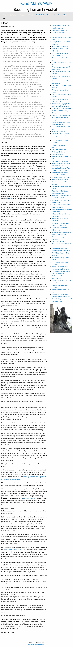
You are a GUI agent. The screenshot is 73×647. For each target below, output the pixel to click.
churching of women (29, 498)
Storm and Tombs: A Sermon (61, 177)
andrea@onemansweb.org (36, 644)
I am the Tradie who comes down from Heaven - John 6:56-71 (62, 243)
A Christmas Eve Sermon (60, 46)
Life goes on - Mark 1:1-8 (59, 30)
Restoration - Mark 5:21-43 (60, 179)
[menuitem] (5, 15)
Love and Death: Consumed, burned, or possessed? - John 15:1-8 (61, 135)
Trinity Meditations (57, 154)
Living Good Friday (58, 120)
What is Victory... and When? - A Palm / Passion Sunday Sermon (61, 110)
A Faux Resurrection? (59, 131)
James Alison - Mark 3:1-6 (60, 161)
